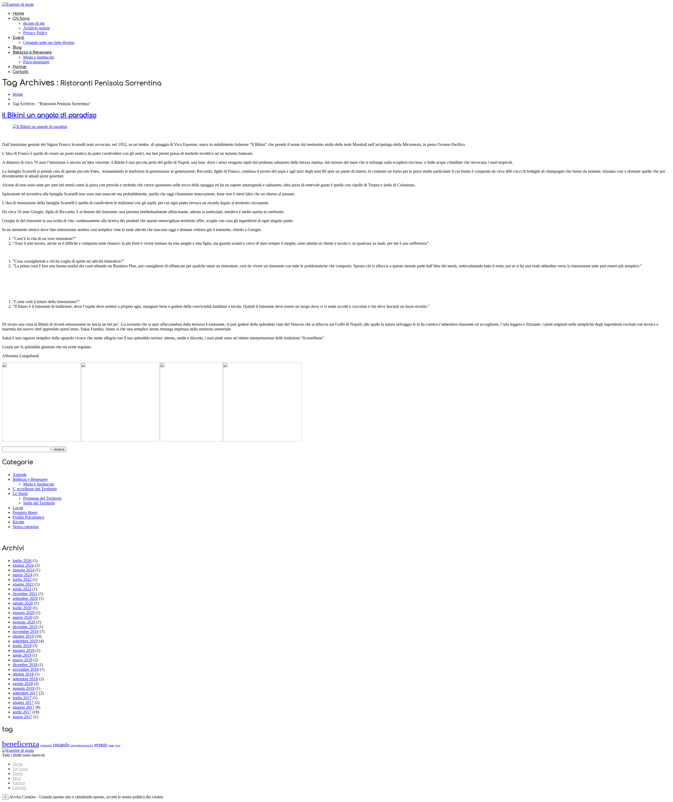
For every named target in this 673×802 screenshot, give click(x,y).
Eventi (18, 38)
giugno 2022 (23, 584)
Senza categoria (26, 526)
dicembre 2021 (25, 593)
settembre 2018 (25, 679)
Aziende (20, 474)
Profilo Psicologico (28, 517)
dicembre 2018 (25, 664)
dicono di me (34, 23)
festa (111, 745)
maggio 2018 (23, 688)
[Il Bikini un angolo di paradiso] (40, 126)
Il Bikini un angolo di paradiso (49, 115)
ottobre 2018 (23, 674)
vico (117, 745)
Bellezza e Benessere (32, 52)
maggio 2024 (23, 570)
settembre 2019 (25, 641)
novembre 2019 (26, 631)
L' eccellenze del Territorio (35, 489)
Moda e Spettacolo (38, 57)
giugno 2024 (23, 565)
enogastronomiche (82, 745)
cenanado (46, 745)
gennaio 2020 (24, 622)
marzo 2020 (22, 617)
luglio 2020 (22, 608)
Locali (18, 507)
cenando (61, 744)
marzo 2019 (22, 660)
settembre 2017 (25, 693)
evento (101, 744)
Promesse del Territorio (42, 498)
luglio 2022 (22, 579)
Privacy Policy (35, 32)
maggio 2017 (23, 707)
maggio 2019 (23, 650)
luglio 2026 (22, 560)
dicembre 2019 (25, 627)
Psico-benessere (36, 62)
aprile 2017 (22, 712)
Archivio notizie (36, 28)
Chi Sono (21, 19)
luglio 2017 (22, 698)
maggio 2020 (23, 612)
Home (18, 14)
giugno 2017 (23, 702)
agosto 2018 (23, 683)
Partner (20, 67)
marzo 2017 (22, 716)
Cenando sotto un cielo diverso (48, 42)
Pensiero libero (25, 512)
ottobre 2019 (23, 636)
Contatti (20, 72)
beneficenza (20, 743)
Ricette (18, 522)
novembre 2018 (26, 669)
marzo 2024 (22, 575)
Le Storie (20, 493)
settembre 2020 (25, 598)
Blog (17, 47)
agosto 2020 (23, 603)
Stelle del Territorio (39, 503)
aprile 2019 (22, 655)
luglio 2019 (22, 645)
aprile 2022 (22, 589)
